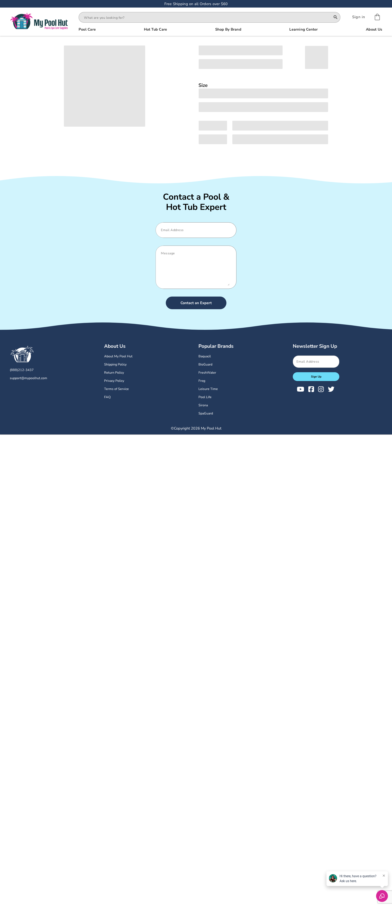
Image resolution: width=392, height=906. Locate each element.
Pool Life (205, 397)
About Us (115, 346)
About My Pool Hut (118, 356)
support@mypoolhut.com (28, 378)
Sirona (203, 405)
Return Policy (114, 372)
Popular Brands (216, 346)
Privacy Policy (114, 381)
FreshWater (207, 372)
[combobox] (206, 18)
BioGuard (205, 364)
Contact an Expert (196, 302)
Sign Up (316, 377)
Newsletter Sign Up (315, 346)
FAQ (107, 397)
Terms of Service (116, 389)
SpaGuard (205, 413)
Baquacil (204, 356)
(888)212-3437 (22, 370)
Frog (201, 381)
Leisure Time (208, 389)
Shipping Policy (115, 364)
